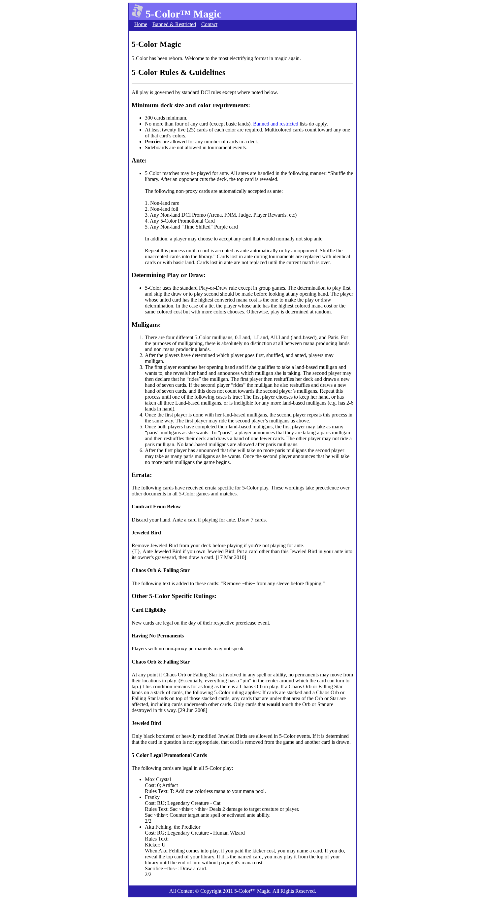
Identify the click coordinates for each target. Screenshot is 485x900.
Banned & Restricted (174, 24)
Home (140, 24)
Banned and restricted (275, 123)
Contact (209, 24)
